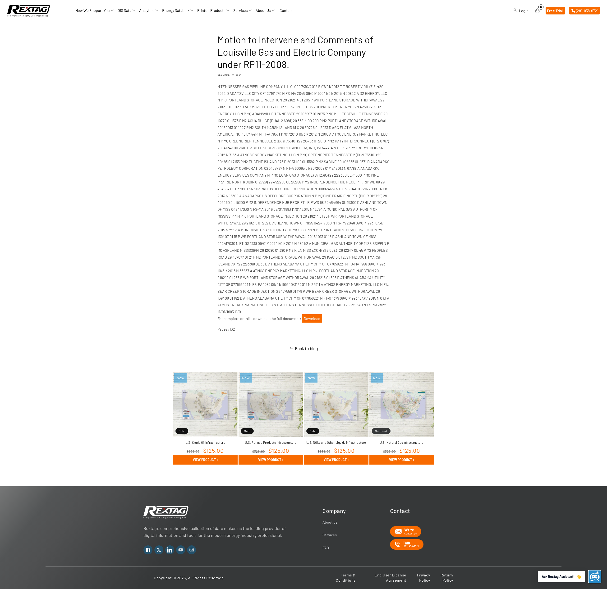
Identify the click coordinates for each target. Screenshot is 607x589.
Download (312, 318)
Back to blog (306, 348)
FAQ (325, 547)
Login (524, 10)
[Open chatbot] (594, 576)
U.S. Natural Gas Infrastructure (401, 442)
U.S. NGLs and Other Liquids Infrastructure (336, 442)
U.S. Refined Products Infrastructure (270, 442)
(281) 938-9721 (586, 10)
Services (329, 535)
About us (329, 522)
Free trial (555, 10)
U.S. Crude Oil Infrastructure (205, 442)
